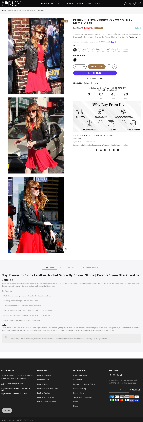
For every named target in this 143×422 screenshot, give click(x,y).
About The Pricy (80, 375)
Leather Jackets (44, 375)
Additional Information (69, 267)
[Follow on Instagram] (118, 375)
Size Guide (77, 83)
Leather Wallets (43, 393)
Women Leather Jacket (86, 142)
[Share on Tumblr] (109, 150)
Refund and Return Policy (84, 384)
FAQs (75, 402)
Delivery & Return (91, 83)
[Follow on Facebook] (110, 375)
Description (49, 267)
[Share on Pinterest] (105, 150)
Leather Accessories (46, 397)
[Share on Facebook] (97, 150)
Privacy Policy (79, 393)
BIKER (80, 4)
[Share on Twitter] (101, 150)
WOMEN (69, 4)
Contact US (78, 380)
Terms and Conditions (82, 397)
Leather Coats (43, 380)
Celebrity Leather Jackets (91, 145)
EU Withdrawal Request (47, 401)
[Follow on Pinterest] (121, 375)
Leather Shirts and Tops (47, 388)
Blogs (75, 406)
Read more (133, 37)
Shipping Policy (79, 388)
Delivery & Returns (90, 267)
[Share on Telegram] (114, 150)
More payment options (95, 78)
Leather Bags (42, 384)
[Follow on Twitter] (114, 375)
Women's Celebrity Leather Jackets (115, 145)
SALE (89, 4)
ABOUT (98, 4)
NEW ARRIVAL (47, 4)
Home (4, 10)
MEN (60, 4)
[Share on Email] (118, 150)
